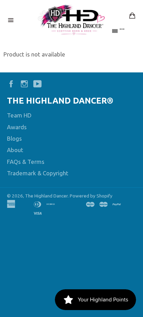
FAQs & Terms (25, 161)
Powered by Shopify (91, 196)
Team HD (19, 115)
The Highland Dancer (46, 196)
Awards (17, 127)
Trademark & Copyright (37, 173)
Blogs (14, 138)
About (15, 150)
